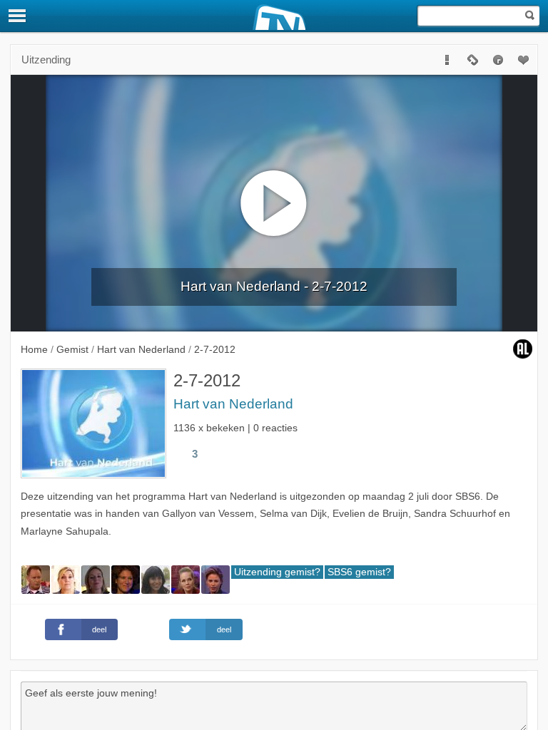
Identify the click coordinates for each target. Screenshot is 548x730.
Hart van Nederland (233, 403)
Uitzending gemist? (277, 572)
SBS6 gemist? (359, 572)
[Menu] (18, 15)
